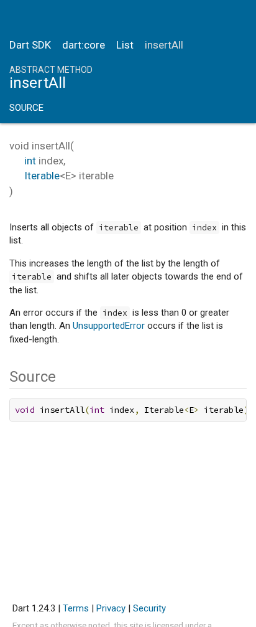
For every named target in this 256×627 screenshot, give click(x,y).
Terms (76, 608)
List (125, 45)
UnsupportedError (109, 325)
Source (26, 107)
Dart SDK (30, 45)
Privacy (111, 608)
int (30, 160)
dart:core (83, 45)
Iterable (42, 175)
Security (149, 608)
